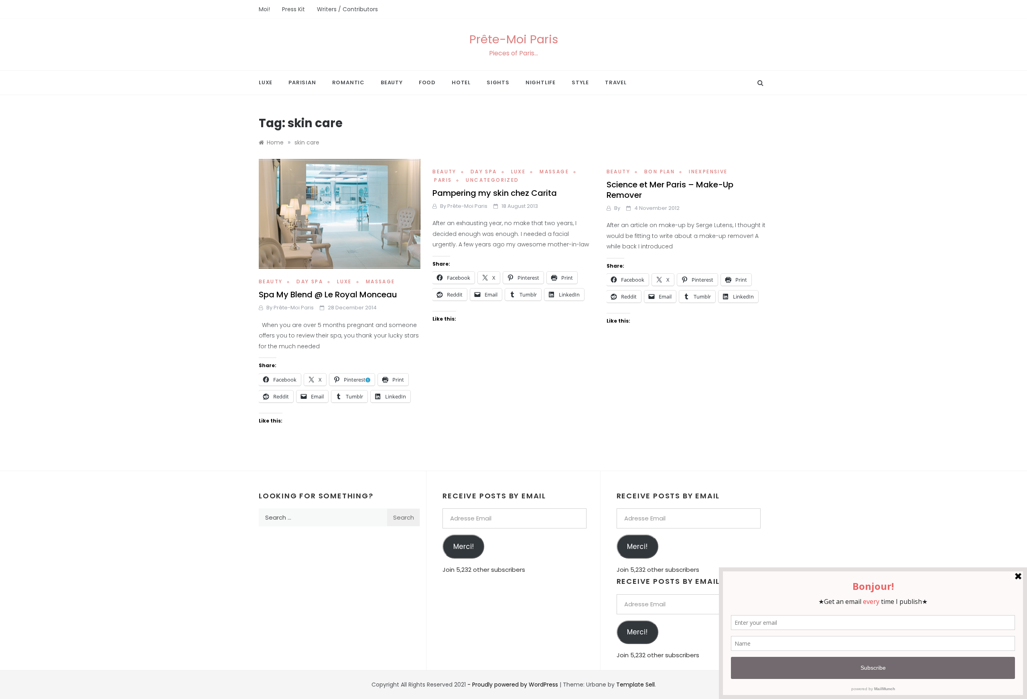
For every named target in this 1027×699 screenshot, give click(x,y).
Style (580, 82)
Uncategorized (492, 180)
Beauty (392, 82)
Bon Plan (659, 171)
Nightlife (541, 82)
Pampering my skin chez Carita (494, 193)
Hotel (461, 82)
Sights (498, 82)
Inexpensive (708, 171)
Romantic (348, 82)
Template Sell (635, 685)
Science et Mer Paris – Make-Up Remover (670, 190)
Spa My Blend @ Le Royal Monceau (328, 294)
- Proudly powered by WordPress (513, 685)
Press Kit (293, 9)
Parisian (302, 82)
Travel (616, 82)
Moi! (264, 9)
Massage (380, 281)
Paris (443, 180)
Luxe (265, 82)
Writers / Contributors (347, 9)
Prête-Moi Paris (513, 39)
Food (427, 82)
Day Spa (309, 281)
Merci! (463, 546)
